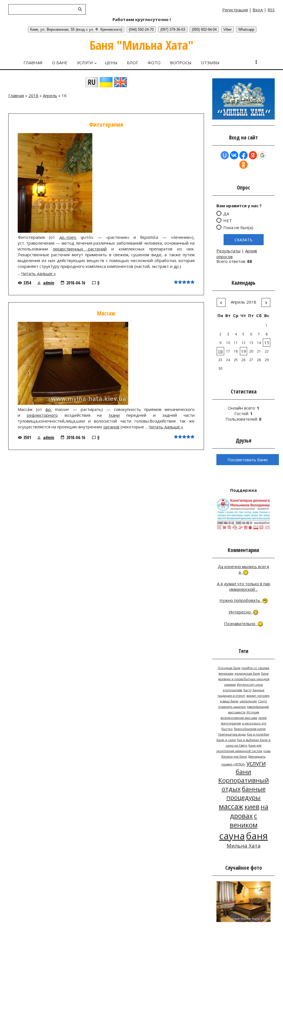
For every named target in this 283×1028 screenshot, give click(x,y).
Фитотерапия (106, 124)
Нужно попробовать (240, 600)
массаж (231, 806)
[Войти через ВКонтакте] (234, 155)
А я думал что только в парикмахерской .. (243, 586)
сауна (232, 835)
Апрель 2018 (243, 302)
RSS (271, 9)
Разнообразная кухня (250, 729)
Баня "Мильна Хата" (141, 45)
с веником (244, 820)
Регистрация (235, 9)
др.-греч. (68, 237)
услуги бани (251, 767)
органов (111, 426)
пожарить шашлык (232, 707)
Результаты (228, 250)
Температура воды (232, 734)
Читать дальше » (38, 273)
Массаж (106, 313)
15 (266, 342)
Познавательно (241, 623)
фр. (48, 409)
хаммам (230, 685)
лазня (262, 718)
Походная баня (229, 668)
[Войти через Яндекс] (253, 155)
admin (48, 283)
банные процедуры (246, 793)
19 (243, 351)
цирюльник (248, 701)
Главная (16, 95)
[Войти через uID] (225, 155)
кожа (267, 751)
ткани (114, 415)
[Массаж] (73, 403)
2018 (33, 95)
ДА (226, 213)
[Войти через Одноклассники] (243, 164)
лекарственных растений (80, 249)
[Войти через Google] (262, 155)
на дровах (249, 811)
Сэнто (262, 701)
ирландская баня (247, 673)
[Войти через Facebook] (243, 155)
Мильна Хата (244, 845)
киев (252, 806)
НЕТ (227, 220)
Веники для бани (234, 756)
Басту (247, 690)
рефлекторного (42, 415)
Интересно (241, 612)
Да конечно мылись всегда (243, 569)
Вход (258, 9)
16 (220, 351)
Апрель (50, 95)
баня (257, 835)
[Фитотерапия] (55, 231)
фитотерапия (231, 723)
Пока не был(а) (238, 227)
